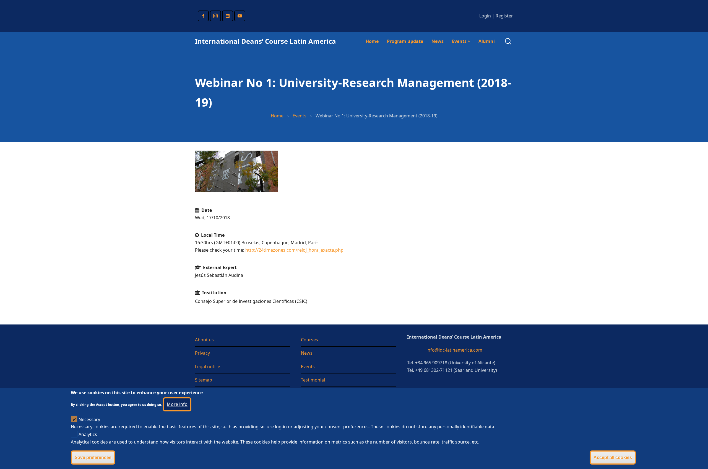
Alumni (486, 41)
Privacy (202, 353)
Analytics (88, 434)
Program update (405, 41)
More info (177, 404)
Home (372, 41)
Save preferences (93, 457)
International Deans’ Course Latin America (265, 41)
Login (485, 16)
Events (461, 41)
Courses (309, 340)
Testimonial (313, 380)
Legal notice (207, 367)
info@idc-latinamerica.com (454, 350)
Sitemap (203, 380)
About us (204, 340)
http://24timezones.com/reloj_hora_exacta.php (294, 250)
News (437, 41)
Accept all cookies (613, 457)
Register (504, 16)
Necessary (89, 419)
